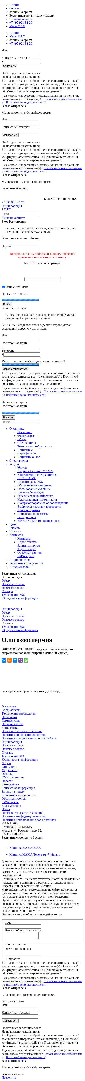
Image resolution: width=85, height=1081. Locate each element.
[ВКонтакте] (4, 660)
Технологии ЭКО (13, 594)
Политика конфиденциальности (23, 734)
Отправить (9, 65)
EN (9, 209)
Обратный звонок (14, 798)
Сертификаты (11, 720)
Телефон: (8, 350)
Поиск (6, 809)
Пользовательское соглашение (22, 731)
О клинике (9, 706)
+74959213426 (19, 566)
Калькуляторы (11, 805)
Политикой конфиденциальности (25, 102)
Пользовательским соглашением (63, 99)
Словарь (7, 591)
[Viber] (20, 660)
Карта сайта (10, 727)
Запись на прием (13, 791)
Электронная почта (18, 948)
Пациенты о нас (12, 724)
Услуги (6, 763)
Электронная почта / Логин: (21, 238)
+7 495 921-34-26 (20, 22)
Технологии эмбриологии (19, 713)
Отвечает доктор (13, 587)
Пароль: (7, 246)
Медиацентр (10, 770)
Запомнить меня (17, 287)
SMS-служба (10, 802)
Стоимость (9, 766)
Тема (8, 922)
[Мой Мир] (15, 660)
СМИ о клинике (13, 777)
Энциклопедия (12, 206)
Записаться (10, 135)
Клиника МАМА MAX (25, 847)
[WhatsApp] (26, 660)
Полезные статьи (13, 584)
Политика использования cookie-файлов (29, 738)
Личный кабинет (13, 218)
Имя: (5, 335)
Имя (4, 50)
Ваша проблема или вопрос (23, 930)
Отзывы (14, 8)
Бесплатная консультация (19, 795)
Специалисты (11, 710)
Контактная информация (18, 788)
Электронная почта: (15, 343)
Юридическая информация (20, 598)
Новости (7, 780)
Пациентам (9, 717)
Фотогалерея (10, 784)
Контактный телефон (16, 57)
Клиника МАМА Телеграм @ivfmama (34, 854)
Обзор (6, 580)
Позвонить (9, 1077)
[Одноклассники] (9, 660)
